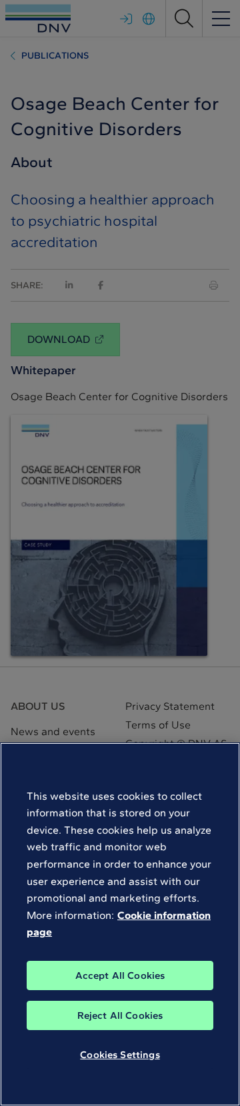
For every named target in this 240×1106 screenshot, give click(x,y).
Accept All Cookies (120, 975)
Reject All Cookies (120, 1015)
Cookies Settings (119, 1055)
